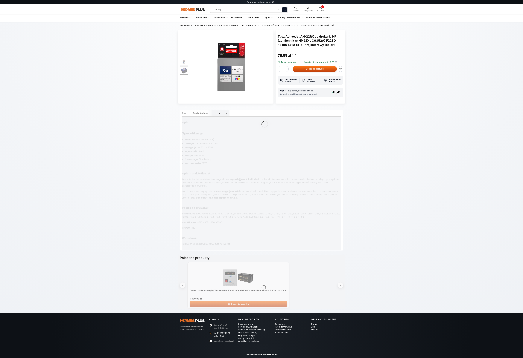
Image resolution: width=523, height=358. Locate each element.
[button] (284, 9)
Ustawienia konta (283, 329)
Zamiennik (223, 25)
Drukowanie (198, 25)
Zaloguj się (280, 324)
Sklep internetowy (260, 354)
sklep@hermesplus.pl (224, 341)
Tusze (208, 25)
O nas (314, 324)
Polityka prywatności (248, 326)
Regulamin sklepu (246, 335)
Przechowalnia (281, 332)
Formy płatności (246, 338)
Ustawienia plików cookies (250, 329)
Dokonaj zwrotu (245, 324)
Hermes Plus (185, 25)
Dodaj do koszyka (315, 68)
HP (215, 25)
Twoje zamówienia (283, 326)
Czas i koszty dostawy (248, 341)
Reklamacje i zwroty (247, 332)
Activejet (234, 25)
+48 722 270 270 (222, 333)
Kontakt (314, 329)
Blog (313, 326)
